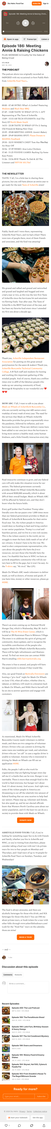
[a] (6, 1011)
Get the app (38, 1117)
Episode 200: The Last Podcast (26, 1008)
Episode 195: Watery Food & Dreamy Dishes (28, 1056)
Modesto (6, 108)
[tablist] (12, 974)
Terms (29, 1111)
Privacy (22, 1111)
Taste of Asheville (30, 185)
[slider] (22, 31)
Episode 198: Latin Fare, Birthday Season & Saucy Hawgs (30, 1027)
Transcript (32, 39)
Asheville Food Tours (16, 81)
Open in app (12, 39)
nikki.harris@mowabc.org (29, 658)
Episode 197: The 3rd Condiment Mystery (30, 1036)
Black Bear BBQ (21, 108)
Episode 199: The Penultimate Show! (28, 1017)
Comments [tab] (7, 975)
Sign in (46, 3)
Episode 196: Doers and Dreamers (27, 1045)
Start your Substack (19, 1117)
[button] (7, 23)
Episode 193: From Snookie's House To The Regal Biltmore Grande (29, 1075)
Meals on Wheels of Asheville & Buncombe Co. (23, 406)
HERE (5, 582)
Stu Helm (5, 63)
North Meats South (19, 122)
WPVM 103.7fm (22, 162)
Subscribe (37, 3)
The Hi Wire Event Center (23, 631)
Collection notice (40, 1111)
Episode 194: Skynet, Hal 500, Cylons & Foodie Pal (29, 1065)
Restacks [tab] (18, 975)
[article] (25, 1011)
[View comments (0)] (19, 1125)
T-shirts (9, 566)
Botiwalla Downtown (35, 673)
